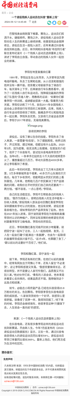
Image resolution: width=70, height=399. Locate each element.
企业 (11, 12)
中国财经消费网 (22, 387)
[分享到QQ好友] (54, 23)
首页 (4, 12)
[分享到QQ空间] (59, 23)
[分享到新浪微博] (64, 23)
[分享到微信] (49, 23)
